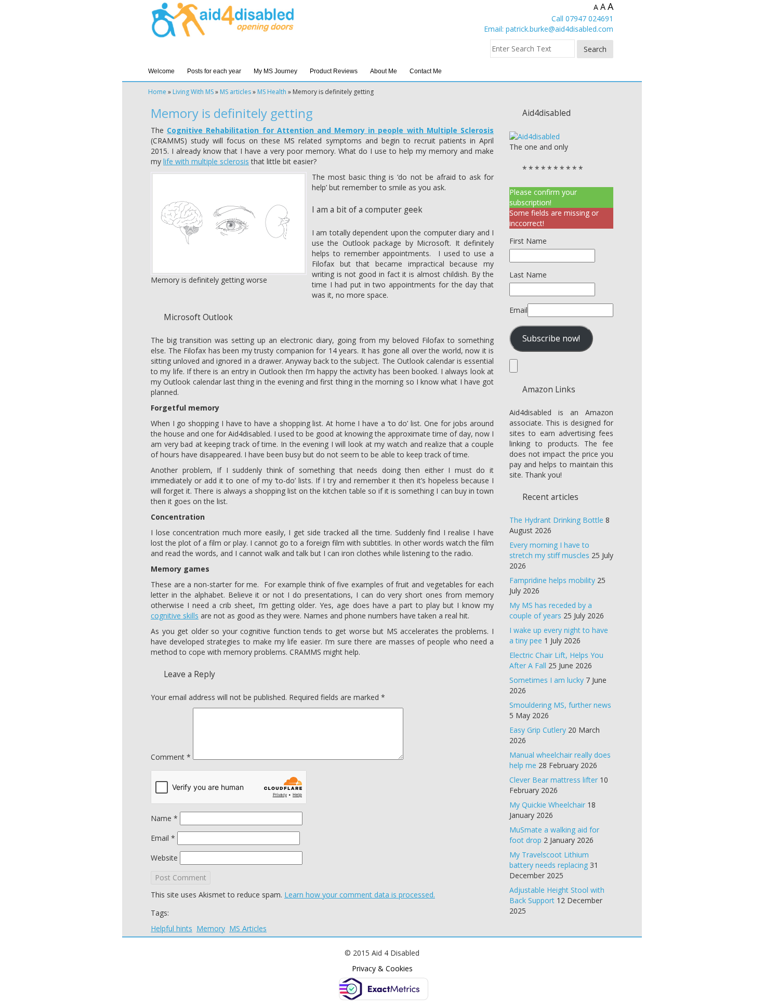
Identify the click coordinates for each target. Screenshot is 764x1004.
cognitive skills (175, 615)
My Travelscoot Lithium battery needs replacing (549, 860)
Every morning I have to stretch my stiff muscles (549, 550)
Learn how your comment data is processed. (359, 895)
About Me (383, 71)
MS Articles (248, 928)
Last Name (528, 275)
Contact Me (426, 71)
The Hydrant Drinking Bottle (556, 520)
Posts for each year (214, 71)
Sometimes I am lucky (546, 680)
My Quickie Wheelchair (547, 805)
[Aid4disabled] (534, 136)
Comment (171, 757)
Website (164, 858)
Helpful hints (171, 928)
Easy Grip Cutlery (537, 730)
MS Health (271, 91)
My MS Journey (275, 71)
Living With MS (193, 91)
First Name (528, 241)
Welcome (161, 71)
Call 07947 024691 (582, 18)
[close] (513, 366)
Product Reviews (334, 71)
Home (157, 91)
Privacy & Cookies (382, 968)
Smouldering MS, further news (560, 705)
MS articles (235, 91)
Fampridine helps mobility (552, 580)
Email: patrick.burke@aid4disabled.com (548, 29)
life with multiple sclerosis (206, 161)
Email (163, 838)
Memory (210, 928)
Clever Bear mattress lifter (553, 780)
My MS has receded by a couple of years (550, 610)
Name (164, 818)
